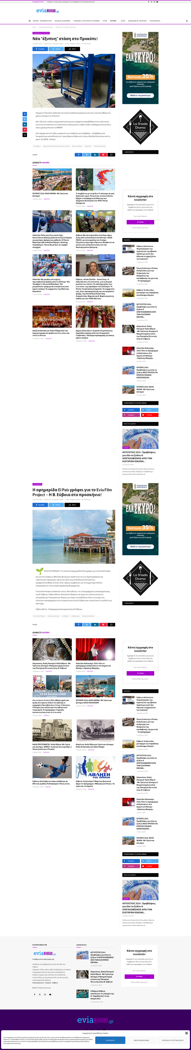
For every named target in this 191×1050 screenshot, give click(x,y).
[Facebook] (25, 114)
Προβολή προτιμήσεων (172, 1040)
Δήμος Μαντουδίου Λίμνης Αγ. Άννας (56, 146)
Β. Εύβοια (37, 146)
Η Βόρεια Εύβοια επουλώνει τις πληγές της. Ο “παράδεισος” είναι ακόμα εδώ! (102, 995)
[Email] (25, 135)
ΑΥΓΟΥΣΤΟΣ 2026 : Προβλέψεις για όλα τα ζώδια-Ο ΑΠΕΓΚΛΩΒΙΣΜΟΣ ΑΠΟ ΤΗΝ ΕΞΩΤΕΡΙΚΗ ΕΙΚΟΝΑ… (72, 2)
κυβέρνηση (75, 616)
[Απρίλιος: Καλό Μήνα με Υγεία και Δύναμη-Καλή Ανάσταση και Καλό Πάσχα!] (95, 730)
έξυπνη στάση (77, 146)
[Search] (187, 20)
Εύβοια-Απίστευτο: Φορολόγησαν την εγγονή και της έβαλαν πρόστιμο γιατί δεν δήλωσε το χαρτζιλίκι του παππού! (147, 252)
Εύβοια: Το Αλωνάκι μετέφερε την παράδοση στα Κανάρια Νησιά (147, 292)
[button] (186, 1033)
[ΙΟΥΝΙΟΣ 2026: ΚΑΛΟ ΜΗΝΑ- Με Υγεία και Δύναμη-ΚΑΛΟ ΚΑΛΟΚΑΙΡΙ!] (95, 686)
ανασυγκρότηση (53, 616)
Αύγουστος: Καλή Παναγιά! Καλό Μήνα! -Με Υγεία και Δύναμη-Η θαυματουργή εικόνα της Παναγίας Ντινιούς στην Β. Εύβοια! (147, 332)
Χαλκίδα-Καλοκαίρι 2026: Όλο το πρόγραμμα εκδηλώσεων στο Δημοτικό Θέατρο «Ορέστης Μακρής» (147, 353)
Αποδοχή (110, 1040)
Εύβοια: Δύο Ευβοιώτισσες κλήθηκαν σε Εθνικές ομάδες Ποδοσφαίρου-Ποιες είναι (51, 782)
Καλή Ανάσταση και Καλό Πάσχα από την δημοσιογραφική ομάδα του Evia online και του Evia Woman (51, 333)
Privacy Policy (136, 228)
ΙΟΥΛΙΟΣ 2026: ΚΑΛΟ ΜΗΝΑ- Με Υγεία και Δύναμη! (50, 194)
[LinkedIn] (25, 124)
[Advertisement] (140, 171)
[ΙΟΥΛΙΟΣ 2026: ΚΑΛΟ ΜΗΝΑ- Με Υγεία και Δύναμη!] (52, 179)
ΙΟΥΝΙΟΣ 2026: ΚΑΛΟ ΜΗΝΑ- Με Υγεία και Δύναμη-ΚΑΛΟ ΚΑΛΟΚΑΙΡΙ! (94, 701)
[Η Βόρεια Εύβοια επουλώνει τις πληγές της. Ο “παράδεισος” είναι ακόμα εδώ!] (82, 994)
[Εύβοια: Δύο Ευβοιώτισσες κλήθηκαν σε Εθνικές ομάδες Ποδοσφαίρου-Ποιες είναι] (52, 767)
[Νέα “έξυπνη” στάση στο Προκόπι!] (73, 81)
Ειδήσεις (47, 199)
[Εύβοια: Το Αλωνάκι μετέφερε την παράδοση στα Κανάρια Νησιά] (128, 293)
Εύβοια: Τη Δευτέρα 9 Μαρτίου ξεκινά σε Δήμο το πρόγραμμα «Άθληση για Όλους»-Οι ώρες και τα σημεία (95, 783)
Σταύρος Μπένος (88, 616)
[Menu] (30, 20)
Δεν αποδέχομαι (141, 1040)
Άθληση (47, 715)
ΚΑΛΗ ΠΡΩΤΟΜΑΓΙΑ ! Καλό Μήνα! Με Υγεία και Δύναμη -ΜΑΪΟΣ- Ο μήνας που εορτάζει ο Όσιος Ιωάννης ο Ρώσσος (52, 746)
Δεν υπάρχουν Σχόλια (73, 44)
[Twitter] (25, 119)
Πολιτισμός (37, 484)
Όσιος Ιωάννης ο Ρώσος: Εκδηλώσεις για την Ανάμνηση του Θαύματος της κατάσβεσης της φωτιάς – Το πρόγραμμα (147, 274)
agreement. (140, 228)
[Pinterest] (25, 129)
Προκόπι (88, 146)
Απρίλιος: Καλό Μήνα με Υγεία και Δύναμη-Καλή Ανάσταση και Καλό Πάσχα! (95, 745)
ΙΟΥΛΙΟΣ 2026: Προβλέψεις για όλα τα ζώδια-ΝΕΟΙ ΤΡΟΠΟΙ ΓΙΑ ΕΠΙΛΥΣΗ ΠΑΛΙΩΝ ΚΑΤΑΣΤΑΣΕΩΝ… (147, 372)
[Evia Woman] (47, 10)
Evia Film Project (39, 616)
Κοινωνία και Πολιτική (41, 33)
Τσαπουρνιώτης (99, 146)
